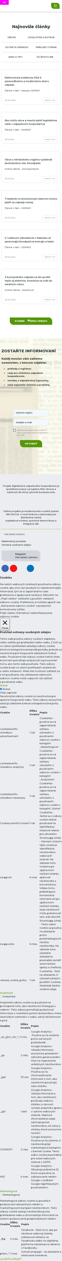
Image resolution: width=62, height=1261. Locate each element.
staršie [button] (20, 321)
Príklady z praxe (46, 47)
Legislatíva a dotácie (41, 37)
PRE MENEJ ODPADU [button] (26, 556)
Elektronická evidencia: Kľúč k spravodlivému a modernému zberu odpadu (27, 81)
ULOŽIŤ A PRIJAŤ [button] (10, 1259)
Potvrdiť (31, 443)
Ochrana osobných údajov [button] (16, 545)
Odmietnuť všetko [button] (27, 613)
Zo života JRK (45, 57)
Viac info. (21, 435)
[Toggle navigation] (55, 6)
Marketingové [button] (8, 1191)
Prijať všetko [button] (7, 613)
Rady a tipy (15, 57)
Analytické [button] (6, 993)
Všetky (12, 37)
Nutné (6, 689)
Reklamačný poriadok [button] (14, 541)
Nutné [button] (4, 685)
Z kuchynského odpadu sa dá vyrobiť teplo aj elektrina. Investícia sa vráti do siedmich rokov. (28, 281)
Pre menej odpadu (14, 534)
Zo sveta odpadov (16, 47)
